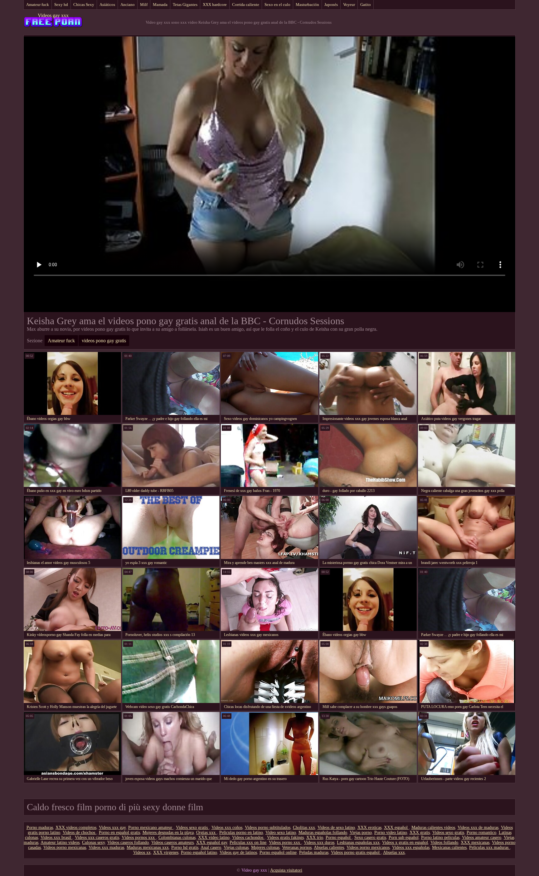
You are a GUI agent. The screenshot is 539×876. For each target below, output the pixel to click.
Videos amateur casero (481, 837)
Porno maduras (40, 827)
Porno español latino (199, 852)
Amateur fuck (37, 4)
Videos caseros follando (128, 842)
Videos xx (142, 852)
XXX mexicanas (475, 842)
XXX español (396, 827)
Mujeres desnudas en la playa (168, 832)
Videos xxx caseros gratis (97, 837)
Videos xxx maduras (106, 847)
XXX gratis (420, 832)
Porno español (339, 837)
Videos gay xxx (53, 15)
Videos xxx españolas (411, 847)
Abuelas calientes (329, 847)
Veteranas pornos (297, 847)
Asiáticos (107, 4)
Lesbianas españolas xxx (358, 842)
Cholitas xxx (304, 827)
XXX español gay (211, 842)
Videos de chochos (79, 832)
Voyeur (349, 4)
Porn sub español (404, 837)
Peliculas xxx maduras (489, 847)
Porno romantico (481, 832)
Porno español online (278, 852)
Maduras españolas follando (323, 832)
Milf (144, 4)
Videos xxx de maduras (478, 827)
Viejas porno (361, 832)
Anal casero (211, 847)
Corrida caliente (245, 4)
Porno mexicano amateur (150, 827)
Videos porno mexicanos (368, 847)
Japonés (331, 4)
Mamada (160, 4)
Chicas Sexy (83, 4)
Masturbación (307, 4)
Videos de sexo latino (336, 827)
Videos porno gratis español (356, 852)
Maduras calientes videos (433, 827)
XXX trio (314, 837)
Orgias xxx (206, 832)
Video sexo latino (280, 832)
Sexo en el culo (277, 4)
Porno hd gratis (184, 847)
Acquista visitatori (286, 870)
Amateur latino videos (60, 842)
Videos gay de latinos (238, 852)
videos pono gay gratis (104, 340)
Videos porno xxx (285, 842)
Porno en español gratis (119, 832)
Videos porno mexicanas (64, 847)
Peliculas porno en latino (241, 832)
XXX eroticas (369, 827)
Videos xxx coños (226, 827)
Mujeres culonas (265, 847)
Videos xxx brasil (56, 837)
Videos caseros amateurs (172, 842)
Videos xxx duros (319, 842)
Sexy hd (61, 4)
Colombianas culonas (177, 837)
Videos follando (444, 842)
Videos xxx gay (112, 827)
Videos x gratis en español (405, 842)
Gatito (365, 4)
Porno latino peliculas (440, 837)
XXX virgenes (165, 852)
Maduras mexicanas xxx (148, 847)
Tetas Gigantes (185, 4)
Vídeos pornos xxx (139, 837)
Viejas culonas (236, 847)
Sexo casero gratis (370, 837)
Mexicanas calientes (449, 847)
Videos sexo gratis (192, 827)
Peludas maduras (313, 852)
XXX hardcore (215, 4)
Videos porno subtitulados (267, 827)
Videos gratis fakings (285, 837)
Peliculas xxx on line (248, 842)
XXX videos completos (76, 827)
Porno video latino (390, 832)
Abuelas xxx (394, 852)
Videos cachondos (248, 837)
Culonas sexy (93, 842)
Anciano (127, 4)
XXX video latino (214, 837)
